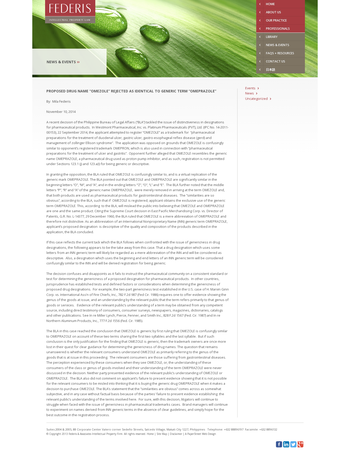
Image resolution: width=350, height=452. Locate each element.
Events (250, 88)
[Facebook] (279, 444)
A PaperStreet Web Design (200, 434)
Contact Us (275, 61)
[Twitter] (293, 444)
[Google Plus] (300, 444)
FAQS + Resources (280, 53)
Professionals (278, 28)
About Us (273, 12)
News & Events (277, 45)
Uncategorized (256, 98)
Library (271, 37)
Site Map (162, 434)
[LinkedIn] (286, 444)
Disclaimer (176, 434)
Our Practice (276, 20)
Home (270, 4)
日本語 (270, 69)
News (249, 93)
